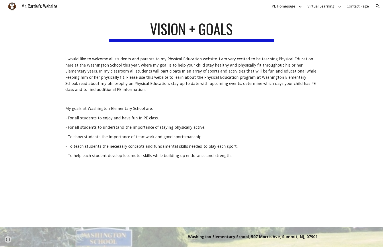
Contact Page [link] (358, 6)
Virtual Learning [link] (320, 6)
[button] (377, 6)
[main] (191, 31)
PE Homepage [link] (283, 6)
